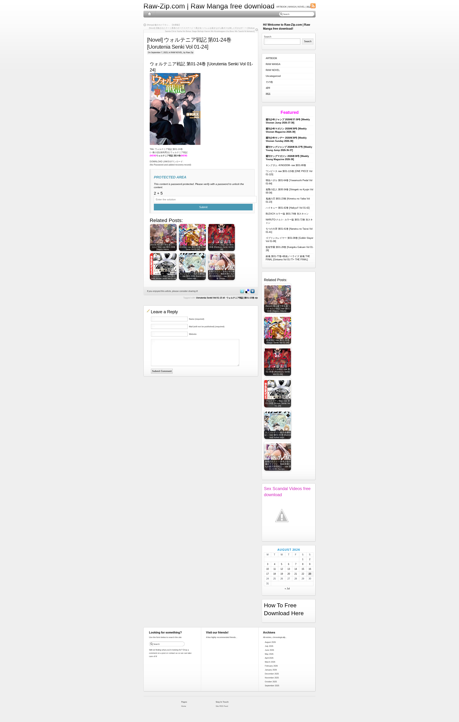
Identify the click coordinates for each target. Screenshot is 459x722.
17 (267, 573)
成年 (268, 88)
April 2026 (269, 658)
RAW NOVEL (176, 52)
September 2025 (272, 685)
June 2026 (269, 650)
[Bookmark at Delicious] (247, 292)
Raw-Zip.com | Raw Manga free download (209, 6)
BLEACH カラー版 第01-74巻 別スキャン (287, 213)
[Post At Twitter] (242, 292)
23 (310, 573)
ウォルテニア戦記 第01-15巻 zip (242, 298)
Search (267, 36)
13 (288, 569)
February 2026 (271, 666)
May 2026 (269, 654)
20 (288, 573)
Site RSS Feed (222, 706)
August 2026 (270, 642)
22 (303, 573)
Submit (203, 207)
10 (267, 569)
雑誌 (268, 93)
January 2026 (271, 670)
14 (295, 569)
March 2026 (270, 662)
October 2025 (271, 682)
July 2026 (269, 646)
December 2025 (272, 674)
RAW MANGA (273, 64)
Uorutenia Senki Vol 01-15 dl (210, 298)
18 (274, 573)
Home (149, 14)
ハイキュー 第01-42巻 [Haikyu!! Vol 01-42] (288, 207)
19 (281, 573)
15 (303, 569)
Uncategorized (273, 76)
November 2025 (272, 678)
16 (310, 569)
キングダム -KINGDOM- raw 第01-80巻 (286, 165)
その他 (269, 82)
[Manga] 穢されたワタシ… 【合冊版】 (164, 25)
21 (295, 573)
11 (274, 569)
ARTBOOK (271, 58)
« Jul (287, 588)
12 (281, 569)
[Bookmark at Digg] (252, 292)
